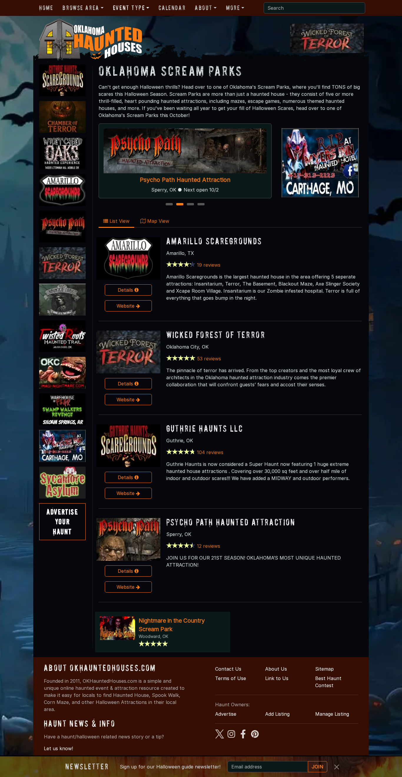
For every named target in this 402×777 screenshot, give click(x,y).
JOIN (317, 767)
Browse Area (80, 7)
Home (46, 7)
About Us (276, 669)
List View (118, 221)
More (233, 7)
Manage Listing (332, 714)
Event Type (129, 7)
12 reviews (208, 546)
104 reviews (210, 452)
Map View (157, 221)
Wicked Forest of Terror (215, 334)
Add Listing (277, 714)
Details (126, 290)
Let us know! (58, 748)
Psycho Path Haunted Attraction (230, 522)
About (203, 7)
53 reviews (209, 359)
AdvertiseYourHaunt (62, 521)
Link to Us (276, 678)
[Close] (336, 767)
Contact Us (228, 669)
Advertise (225, 714)
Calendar (172, 7)
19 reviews (208, 265)
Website (126, 306)
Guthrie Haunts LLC (204, 428)
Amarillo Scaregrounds (185, 142)
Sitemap (324, 669)
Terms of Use (230, 678)
